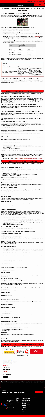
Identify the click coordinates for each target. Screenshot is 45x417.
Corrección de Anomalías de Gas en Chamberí (26, 399)
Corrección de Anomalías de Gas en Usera (26, 409)
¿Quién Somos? (17, 401)
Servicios (17, 402)
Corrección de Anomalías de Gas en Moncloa (26, 403)
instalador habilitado (37, 36)
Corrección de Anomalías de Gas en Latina (26, 407)
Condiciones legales (20, 5)
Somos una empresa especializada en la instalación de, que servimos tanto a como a (9, 362)
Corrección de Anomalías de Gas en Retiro (26, 411)
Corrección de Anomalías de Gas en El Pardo (26, 405)
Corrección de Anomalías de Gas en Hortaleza (26, 401)
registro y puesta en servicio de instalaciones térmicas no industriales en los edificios (29, 158)
